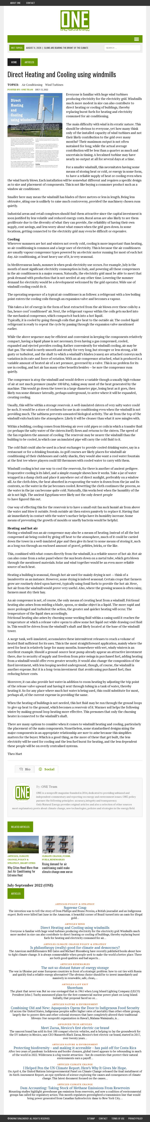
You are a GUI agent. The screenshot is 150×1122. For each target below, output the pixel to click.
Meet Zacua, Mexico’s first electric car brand (75, 1028)
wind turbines (54, 84)
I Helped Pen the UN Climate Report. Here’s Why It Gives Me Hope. (75, 1068)
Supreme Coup (75, 907)
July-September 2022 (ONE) (30, 885)
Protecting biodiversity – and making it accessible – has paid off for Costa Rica (75, 1048)
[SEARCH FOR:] (122, 47)
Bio (26, 769)
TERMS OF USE (117, 1118)
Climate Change (52, 856)
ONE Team (27, 89)
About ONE (15, 2)
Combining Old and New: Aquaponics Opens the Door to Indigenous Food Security (75, 1008)
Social (48, 769)
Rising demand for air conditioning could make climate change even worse (57, 868)
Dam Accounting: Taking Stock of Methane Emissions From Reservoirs (75, 1088)
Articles (13, 856)
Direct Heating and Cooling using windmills (75, 927)
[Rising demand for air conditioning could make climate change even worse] (57, 851)
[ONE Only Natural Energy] (75, 21)
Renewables (57, 859)
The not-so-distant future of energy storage (75, 968)
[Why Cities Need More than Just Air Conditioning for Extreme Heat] (23, 851)
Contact (30, 2)
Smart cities (27, 863)
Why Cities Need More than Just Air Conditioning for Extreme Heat (23, 871)
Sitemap (91, 1118)
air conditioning (32, 84)
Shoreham (75, 987)
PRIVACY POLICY (135, 1118)
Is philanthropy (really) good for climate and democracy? (75, 947)
